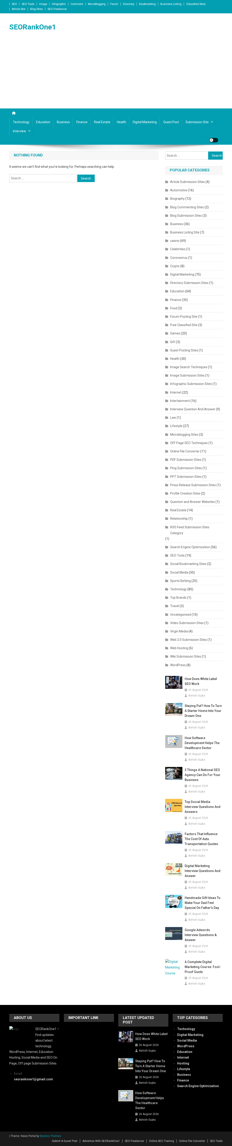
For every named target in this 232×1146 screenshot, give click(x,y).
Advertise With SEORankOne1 (101, 1141)
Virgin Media (179, 631)
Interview (19, 131)
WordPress (178, 665)
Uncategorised (180, 614)
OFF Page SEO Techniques (189, 443)
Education (43, 122)
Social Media (179, 572)
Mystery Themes (50, 1136)
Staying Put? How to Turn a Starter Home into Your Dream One (203, 711)
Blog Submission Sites (186, 215)
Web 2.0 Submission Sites (188, 639)
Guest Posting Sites (184, 350)
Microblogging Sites (184, 434)
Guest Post (171, 122)
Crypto (175, 266)
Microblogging (97, 4)
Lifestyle (176, 426)
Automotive (178, 190)
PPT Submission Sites (186, 476)
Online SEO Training (161, 1141)
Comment (77, 4)
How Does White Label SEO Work (201, 681)
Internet (175, 392)
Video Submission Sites (187, 623)
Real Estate (102, 122)
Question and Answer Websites (192, 502)
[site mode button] (213, 140)
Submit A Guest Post (64, 1141)
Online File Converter (185, 451)
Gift (172, 342)
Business (63, 122)
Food (173, 308)
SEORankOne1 (32, 27)
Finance (81, 122)
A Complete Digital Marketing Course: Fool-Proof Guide (203, 967)
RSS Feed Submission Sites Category (189, 530)
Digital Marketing (145, 122)
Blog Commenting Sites (187, 207)
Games (175, 333)
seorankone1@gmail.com (33, 1079)
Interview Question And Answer (192, 409)
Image (43, 4)
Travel (174, 606)
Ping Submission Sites (186, 468)
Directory (128, 4)
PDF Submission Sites (185, 459)
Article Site (18, 9)
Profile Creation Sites (185, 493)
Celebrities (177, 249)
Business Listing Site (184, 232)
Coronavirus (178, 257)
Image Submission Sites (187, 375)
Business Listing (170, 4)
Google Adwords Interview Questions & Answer (201, 935)
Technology (21, 122)
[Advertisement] (116, 74)
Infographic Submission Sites (191, 384)
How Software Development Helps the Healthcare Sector (202, 743)
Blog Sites (36, 9)
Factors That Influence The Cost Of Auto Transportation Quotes (201, 839)
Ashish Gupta (196, 695)
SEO (14, 4)
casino (174, 241)
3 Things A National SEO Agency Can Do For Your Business (202, 775)
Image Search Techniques (188, 367)
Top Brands (178, 597)
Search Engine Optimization (190, 547)
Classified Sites (196, 4)
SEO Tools (28, 4)
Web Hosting (179, 648)
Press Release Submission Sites (193, 485)
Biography (177, 198)
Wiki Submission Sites (185, 656)
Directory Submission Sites (189, 283)
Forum (114, 4)
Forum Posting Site (183, 316)
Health (121, 122)
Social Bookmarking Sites (188, 564)
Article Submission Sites (187, 182)
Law (173, 417)
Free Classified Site (183, 325)
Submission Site (197, 122)
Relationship (179, 518)
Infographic (59, 4)
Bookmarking (147, 4)
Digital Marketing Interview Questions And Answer (202, 871)
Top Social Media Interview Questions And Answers (202, 807)
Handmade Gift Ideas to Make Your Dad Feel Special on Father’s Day (202, 903)
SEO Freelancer (57, 9)
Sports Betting (180, 581)
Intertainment (180, 401)
